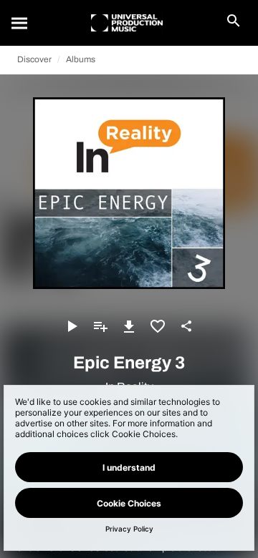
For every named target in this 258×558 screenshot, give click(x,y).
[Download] (129, 326)
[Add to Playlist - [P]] (100, 326)
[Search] (20, 23)
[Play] (71, 326)
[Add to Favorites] (157, 326)
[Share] (186, 326)
